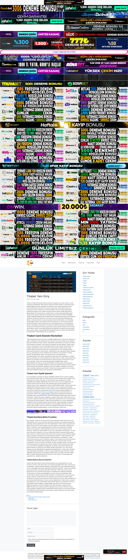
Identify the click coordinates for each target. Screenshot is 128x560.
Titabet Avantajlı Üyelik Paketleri (88, 377)
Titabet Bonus (86, 298)
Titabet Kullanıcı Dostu (93, 407)
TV (83, 331)
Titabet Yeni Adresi (32, 499)
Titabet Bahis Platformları (87, 379)
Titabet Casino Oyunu (86, 387)
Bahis (84, 320)
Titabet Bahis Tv (95, 379)
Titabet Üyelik (86, 301)
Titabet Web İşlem (92, 416)
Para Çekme (86, 327)
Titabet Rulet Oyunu (86, 414)
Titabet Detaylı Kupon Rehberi (88, 391)
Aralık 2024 (86, 359)
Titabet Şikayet (90, 262)
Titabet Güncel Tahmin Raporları (95, 399)
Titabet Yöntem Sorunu (94, 419)
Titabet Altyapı (87, 289)
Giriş (29, 495)
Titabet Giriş (81, 262)
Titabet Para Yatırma (94, 412)
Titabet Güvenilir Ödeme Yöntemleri (89, 402)
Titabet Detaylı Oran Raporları (88, 392)
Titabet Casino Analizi (96, 384)
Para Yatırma (86, 329)
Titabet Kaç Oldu (87, 305)
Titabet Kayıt (86, 303)
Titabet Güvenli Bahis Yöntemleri (88, 404)
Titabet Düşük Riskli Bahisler (87, 394)
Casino (84, 322)
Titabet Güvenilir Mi (88, 307)
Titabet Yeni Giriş (46, 496)
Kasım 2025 (86, 346)
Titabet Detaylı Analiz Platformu (88, 389)
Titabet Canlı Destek (88, 294)
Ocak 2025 (85, 357)
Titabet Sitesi (31, 498)
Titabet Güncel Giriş (86, 399)
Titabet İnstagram (87, 292)
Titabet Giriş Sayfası (88, 287)
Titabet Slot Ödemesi (93, 414)
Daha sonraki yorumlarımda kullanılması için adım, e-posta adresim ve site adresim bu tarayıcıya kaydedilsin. (51, 540)
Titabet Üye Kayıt (97, 421)
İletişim (98, 262)
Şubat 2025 (86, 355)
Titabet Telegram (85, 416)
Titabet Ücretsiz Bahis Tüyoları (88, 421)
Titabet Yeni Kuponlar (86, 419)
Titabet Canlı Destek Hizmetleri (35, 496)
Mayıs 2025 (86, 348)
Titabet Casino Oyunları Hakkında (88, 386)
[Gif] (64, 125)
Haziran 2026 (86, 344)
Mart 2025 (85, 353)
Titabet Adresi (86, 276)
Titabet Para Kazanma (86, 412)
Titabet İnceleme (72, 262)
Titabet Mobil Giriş (88, 296)
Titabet (63, 262)
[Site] (32, 90)
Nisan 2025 (86, 350)
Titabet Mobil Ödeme (93, 409)
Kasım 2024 (86, 362)
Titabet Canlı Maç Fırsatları (87, 384)
